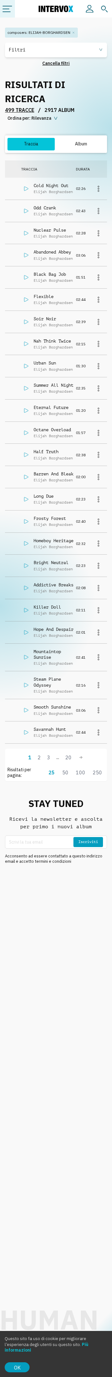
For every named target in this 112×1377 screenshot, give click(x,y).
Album (81, 144)
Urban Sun (45, 362)
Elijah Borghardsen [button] (53, 192)
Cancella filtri (56, 63)
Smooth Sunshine (52, 706)
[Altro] (98, 189)
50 (65, 772)
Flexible (44, 296)
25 (52, 772)
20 (68, 757)
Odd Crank (45, 207)
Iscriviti (88, 842)
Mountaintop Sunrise (47, 654)
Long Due (44, 496)
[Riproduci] (26, 189)
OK (17, 1367)
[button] (56, 50)
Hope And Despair (53, 629)
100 (80, 772)
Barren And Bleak (53, 473)
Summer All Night (53, 385)
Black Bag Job (50, 274)
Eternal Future (51, 407)
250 (97, 772)
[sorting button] (33, 118)
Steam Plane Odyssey (47, 682)
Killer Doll (47, 607)
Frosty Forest (50, 518)
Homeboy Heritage (53, 540)
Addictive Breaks (53, 584)
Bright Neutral (51, 562)
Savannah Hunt (50, 729)
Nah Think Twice (52, 340)
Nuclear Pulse (50, 230)
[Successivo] (80, 757)
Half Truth (46, 451)
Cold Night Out (51, 185)
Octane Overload (52, 429)
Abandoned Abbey (52, 251)
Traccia (31, 144)
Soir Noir (45, 318)
